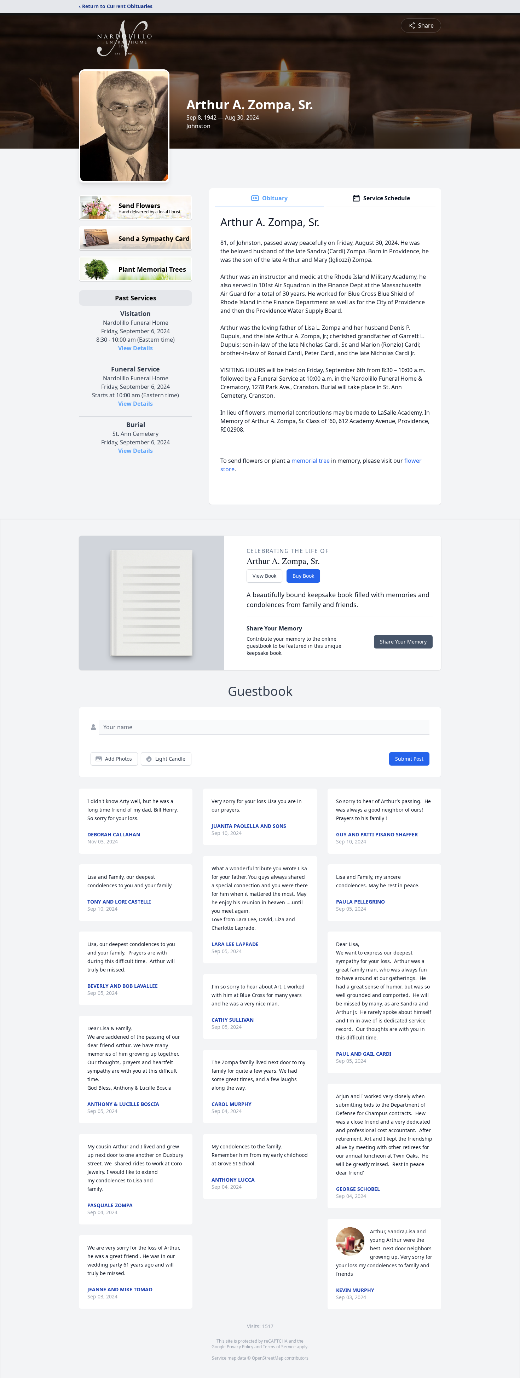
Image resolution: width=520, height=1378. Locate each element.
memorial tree (310, 461)
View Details (135, 348)
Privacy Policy (240, 1347)
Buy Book (303, 575)
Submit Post (409, 758)
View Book (264, 575)
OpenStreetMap (267, 1358)
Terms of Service (279, 1347)
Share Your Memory (403, 641)
